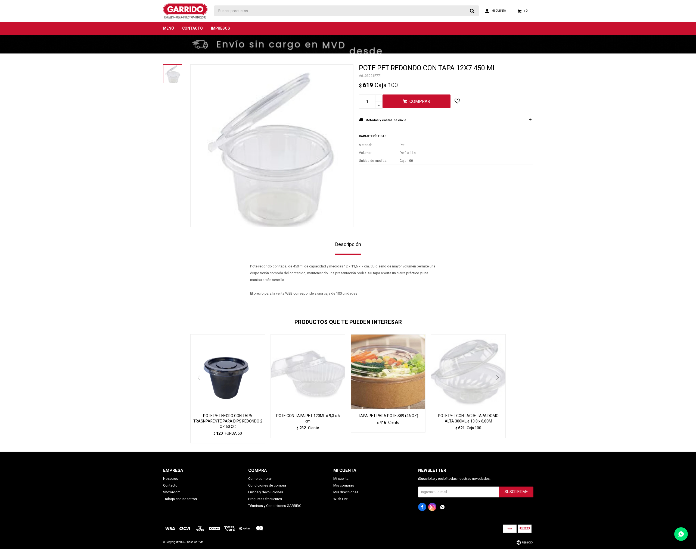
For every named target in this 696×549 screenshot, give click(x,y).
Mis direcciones (345, 492)
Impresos (220, 28)
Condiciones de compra (267, 485)
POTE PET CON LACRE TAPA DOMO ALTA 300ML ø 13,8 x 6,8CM (468, 418)
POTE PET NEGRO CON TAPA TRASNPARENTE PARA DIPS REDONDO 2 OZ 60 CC (227, 421)
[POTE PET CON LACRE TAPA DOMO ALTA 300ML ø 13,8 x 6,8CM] (468, 371)
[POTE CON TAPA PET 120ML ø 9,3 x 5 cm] (308, 371)
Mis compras (343, 485)
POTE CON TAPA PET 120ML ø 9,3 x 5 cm (308, 418)
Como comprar (260, 478)
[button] (499, 389)
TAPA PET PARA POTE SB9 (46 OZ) (388, 416)
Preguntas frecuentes (265, 498)
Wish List (340, 498)
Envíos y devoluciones (265, 492)
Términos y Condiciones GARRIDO (275, 505)
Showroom (172, 492)
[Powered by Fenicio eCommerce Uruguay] (525, 542)
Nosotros (170, 478)
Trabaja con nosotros (180, 498)
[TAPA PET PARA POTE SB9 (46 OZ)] (388, 371)
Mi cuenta (341, 478)
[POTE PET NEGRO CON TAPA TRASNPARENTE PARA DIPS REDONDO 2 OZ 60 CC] (227, 371)
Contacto (192, 28)
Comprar (419, 101)
